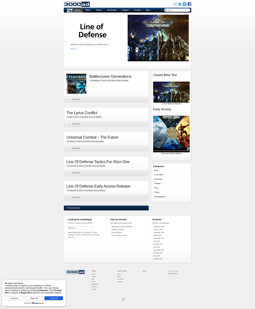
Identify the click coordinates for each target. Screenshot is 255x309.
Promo (156, 192)
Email (119, 274)
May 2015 (157, 256)
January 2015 (158, 259)
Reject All (34, 298)
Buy (147, 10)
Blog (156, 170)
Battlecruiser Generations (110, 76)
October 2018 (158, 229)
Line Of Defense (116, 232)
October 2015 (158, 253)
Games (99, 10)
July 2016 (157, 247)
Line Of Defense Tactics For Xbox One (98, 161)
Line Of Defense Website (171, 104)
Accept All (54, 298)
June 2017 (157, 241)
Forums (137, 10)
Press (77, 10)
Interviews (158, 179)
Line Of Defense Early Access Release (98, 186)
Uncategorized (159, 197)
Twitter (119, 276)
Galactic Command (117, 229)
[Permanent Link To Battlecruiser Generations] (77, 84)
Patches (157, 183)
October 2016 (158, 244)
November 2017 (159, 238)
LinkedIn (120, 281)
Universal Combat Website (171, 153)
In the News (111, 80)
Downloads (111, 10)
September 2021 (159, 226)
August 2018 (158, 235)
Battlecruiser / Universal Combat (121, 226)
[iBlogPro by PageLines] (123, 300)
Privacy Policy (172, 273)
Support (125, 10)
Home (68, 10)
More (73, 49)
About (88, 10)
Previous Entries (74, 208)
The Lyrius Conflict (81, 113)
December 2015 (159, 250)
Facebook (120, 279)
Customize (14, 298)
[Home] (75, 273)
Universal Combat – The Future (92, 137)
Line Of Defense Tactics (119, 235)
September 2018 (159, 232)
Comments (76, 99)
